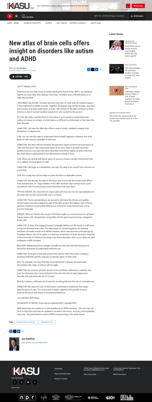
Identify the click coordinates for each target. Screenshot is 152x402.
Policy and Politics (131, 65)
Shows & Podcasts (32, 23)
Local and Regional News (131, 87)
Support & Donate (78, 23)
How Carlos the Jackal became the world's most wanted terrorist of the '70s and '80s (123, 118)
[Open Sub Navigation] (20, 23)
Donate (139, 6)
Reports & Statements (62, 374)
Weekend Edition (47, 322)
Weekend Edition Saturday (25, 322)
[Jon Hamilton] (14, 344)
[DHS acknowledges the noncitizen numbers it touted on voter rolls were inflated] (116, 69)
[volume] (16, 16)
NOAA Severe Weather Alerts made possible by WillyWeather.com (96, 369)
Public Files (58, 369)
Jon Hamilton (21, 68)
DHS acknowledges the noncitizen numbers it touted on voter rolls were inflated (132, 73)
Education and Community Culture (131, 42)
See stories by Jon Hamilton (34, 342)
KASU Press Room (119, 374)
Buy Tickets (62, 23)
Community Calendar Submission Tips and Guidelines (126, 369)
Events (49, 23)
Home (9, 23)
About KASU (96, 23)
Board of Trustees (61, 379)
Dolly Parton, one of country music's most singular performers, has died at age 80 (132, 51)
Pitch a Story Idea (90, 374)
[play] (10, 16)
